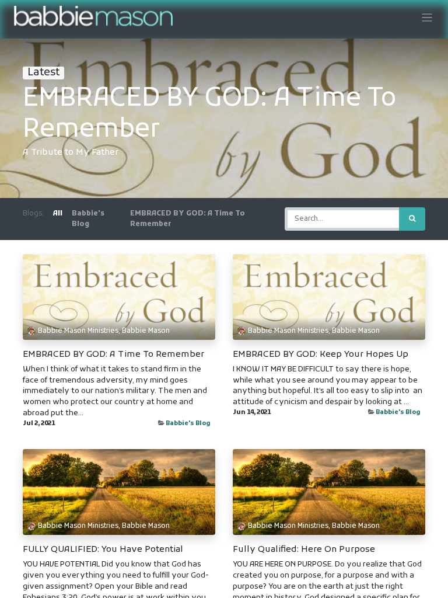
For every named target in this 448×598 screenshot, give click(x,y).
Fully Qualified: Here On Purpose (304, 549)
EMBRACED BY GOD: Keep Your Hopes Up (320, 354)
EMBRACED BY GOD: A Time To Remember (113, 354)
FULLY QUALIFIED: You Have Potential (103, 549)
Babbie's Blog (188, 423)
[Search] (412, 219)
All (57, 213)
